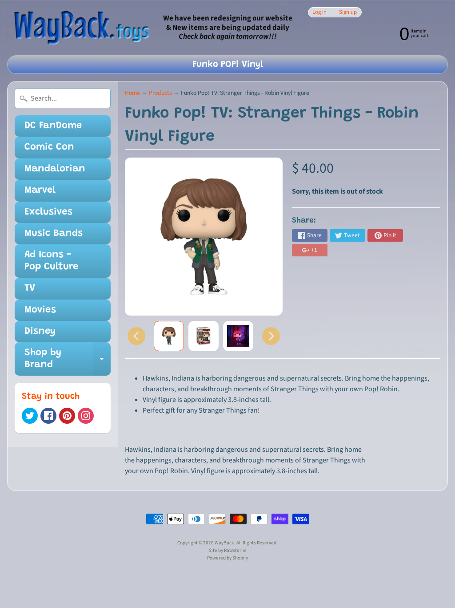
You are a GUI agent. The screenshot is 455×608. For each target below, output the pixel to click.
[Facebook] (48, 416)
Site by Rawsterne (228, 550)
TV (29, 288)
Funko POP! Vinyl (227, 64)
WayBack (224, 542)
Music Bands (53, 234)
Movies (40, 310)
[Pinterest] (67, 416)
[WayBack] (80, 27)
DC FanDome (53, 126)
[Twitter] (30, 416)
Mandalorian (54, 169)
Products (160, 93)
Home (132, 93)
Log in (319, 12)
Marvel (40, 190)
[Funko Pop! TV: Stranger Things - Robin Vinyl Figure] (169, 336)
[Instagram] (86, 416)
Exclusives (48, 212)
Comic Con (49, 147)
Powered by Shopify (227, 558)
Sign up (348, 12)
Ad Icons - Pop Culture (51, 261)
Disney (40, 331)
